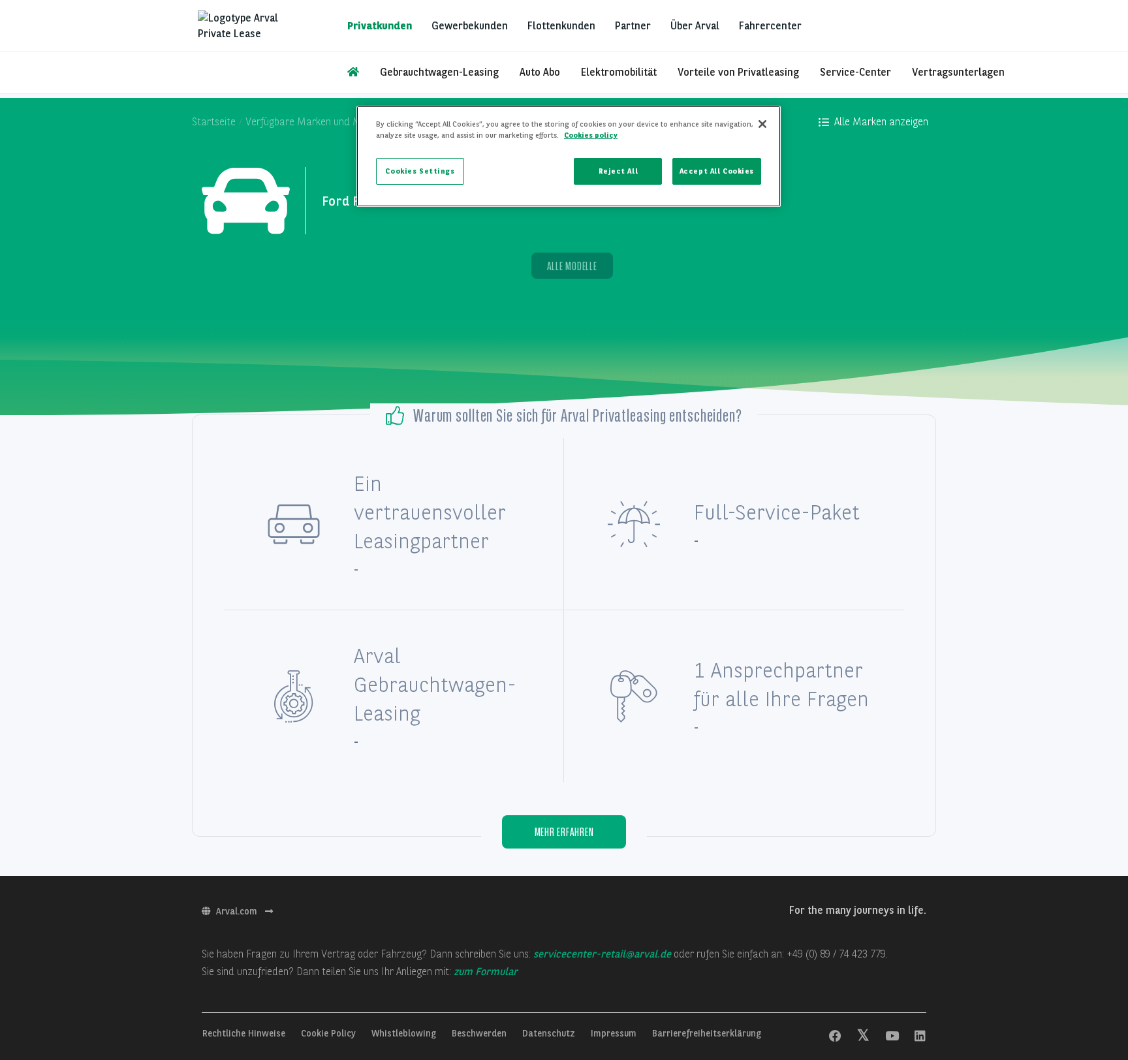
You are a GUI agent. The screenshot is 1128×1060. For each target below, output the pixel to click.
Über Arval (694, 26)
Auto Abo (540, 72)
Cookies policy (591, 135)
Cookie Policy (329, 1033)
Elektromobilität (619, 72)
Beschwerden (480, 1033)
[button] (873, 122)
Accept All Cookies (717, 171)
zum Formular (486, 971)
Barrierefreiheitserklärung (706, 1033)
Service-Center (855, 72)
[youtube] (892, 1036)
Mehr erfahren (564, 832)
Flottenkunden (561, 26)
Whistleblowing (405, 1033)
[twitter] (863, 1036)
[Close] (762, 124)
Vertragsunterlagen (958, 72)
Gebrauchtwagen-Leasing (439, 72)
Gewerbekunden (469, 26)
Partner (633, 26)
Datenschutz (550, 1033)
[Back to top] (1082, 968)
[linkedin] (920, 1036)
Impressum (615, 1033)
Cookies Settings (419, 171)
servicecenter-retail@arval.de (602, 954)
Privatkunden (379, 26)
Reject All (618, 171)
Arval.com (238, 911)
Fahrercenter (770, 26)
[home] (353, 72)
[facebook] (835, 1036)
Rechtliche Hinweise (245, 1033)
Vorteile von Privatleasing (738, 72)
